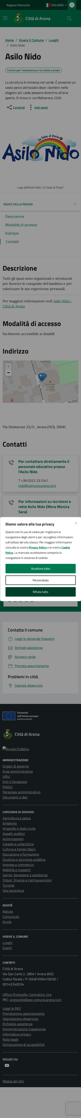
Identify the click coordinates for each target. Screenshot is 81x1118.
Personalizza (41, 580)
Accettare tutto (40, 568)
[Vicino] (76, 523)
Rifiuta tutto (40, 591)
